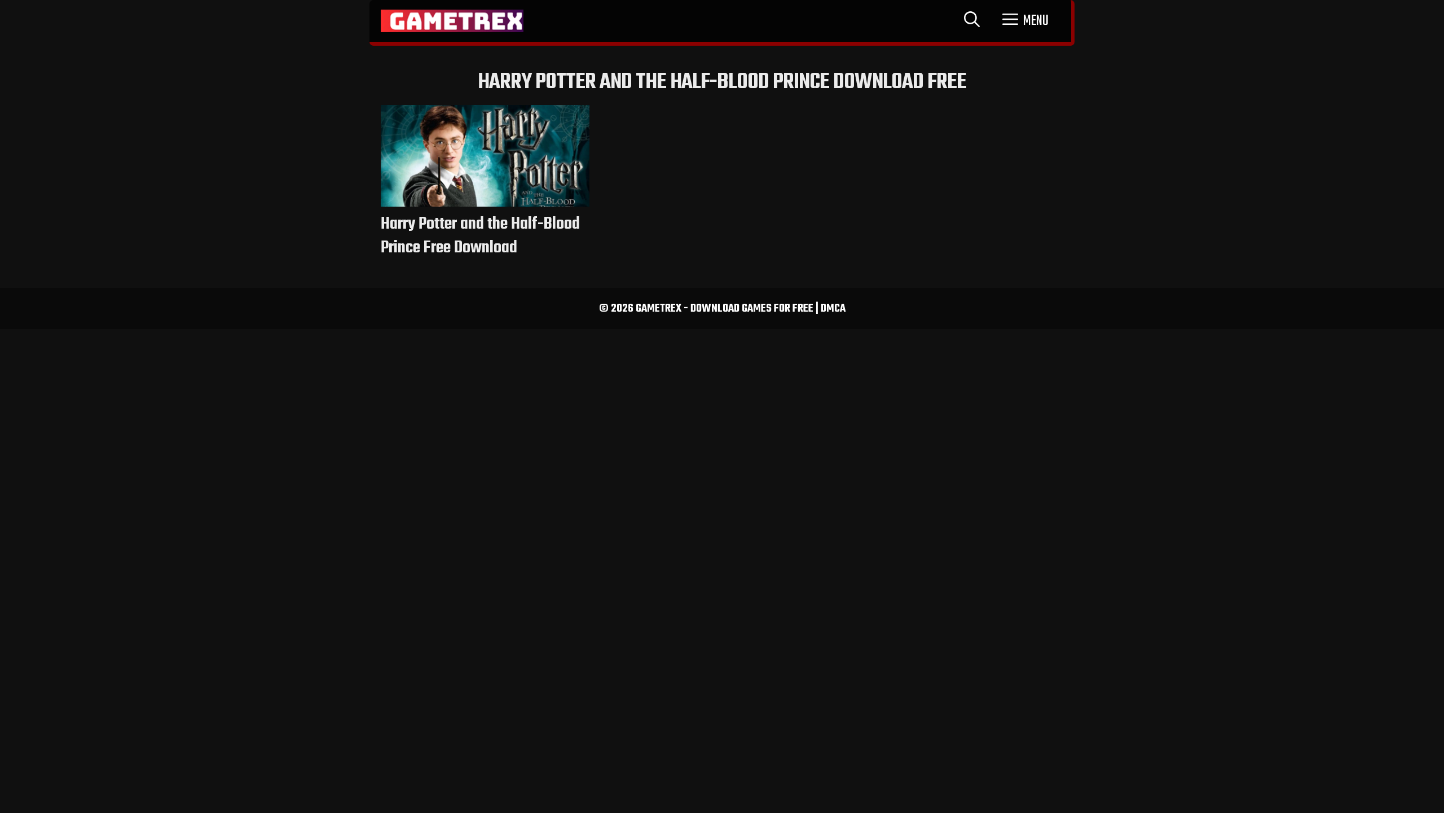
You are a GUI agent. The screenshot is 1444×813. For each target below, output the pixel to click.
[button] (1025, 21)
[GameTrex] (452, 21)
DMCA (833, 308)
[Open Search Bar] (972, 21)
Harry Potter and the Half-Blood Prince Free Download (480, 236)
